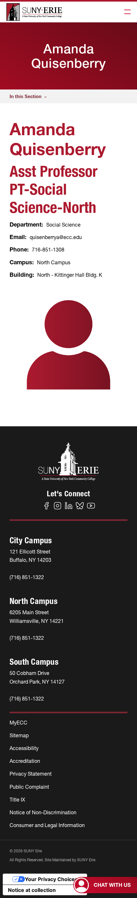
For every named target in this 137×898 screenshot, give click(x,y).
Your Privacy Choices (51, 879)
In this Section (25, 96)
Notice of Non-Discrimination (43, 812)
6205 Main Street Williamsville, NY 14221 (37, 616)
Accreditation (25, 761)
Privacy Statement (31, 773)
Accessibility (24, 748)
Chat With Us (112, 885)
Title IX (17, 799)
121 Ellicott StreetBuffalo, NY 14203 (30, 555)
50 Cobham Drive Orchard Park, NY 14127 (37, 677)
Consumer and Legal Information (47, 825)
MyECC (18, 722)
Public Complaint (29, 787)
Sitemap (19, 735)
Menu (125, 12)
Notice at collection (32, 890)
